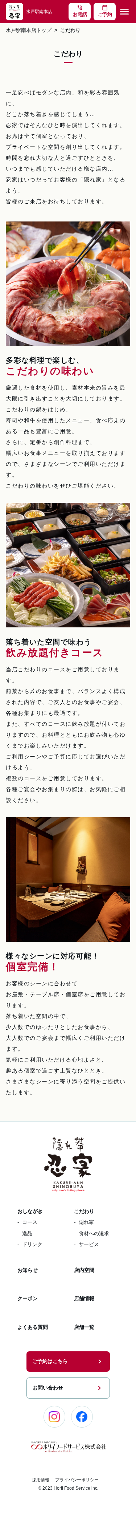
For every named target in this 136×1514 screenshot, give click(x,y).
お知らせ (27, 1270)
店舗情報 (84, 1298)
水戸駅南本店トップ (28, 30)
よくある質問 (32, 1327)
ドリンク (32, 1244)
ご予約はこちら (68, 1361)
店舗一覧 (84, 1327)
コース (29, 1222)
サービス (89, 1244)
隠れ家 (86, 1222)
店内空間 (84, 1270)
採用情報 (40, 1479)
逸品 (27, 1233)
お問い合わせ (68, 1388)
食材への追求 (94, 1233)
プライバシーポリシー (77, 1479)
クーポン (27, 1298)
